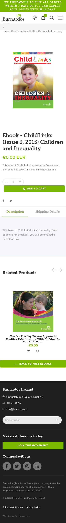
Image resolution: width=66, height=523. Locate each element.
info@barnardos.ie (17, 409)
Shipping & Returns (13, 507)
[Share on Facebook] (3, 201)
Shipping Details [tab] (47, 212)
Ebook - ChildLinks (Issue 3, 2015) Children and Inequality (32, 31)
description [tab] (15, 212)
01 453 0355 (13, 403)
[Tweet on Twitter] (10, 201)
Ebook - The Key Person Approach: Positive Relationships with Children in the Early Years (33, 339)
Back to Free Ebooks (35, 363)
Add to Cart (36, 188)
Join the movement (33, 445)
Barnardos (24, 516)
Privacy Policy (33, 507)
